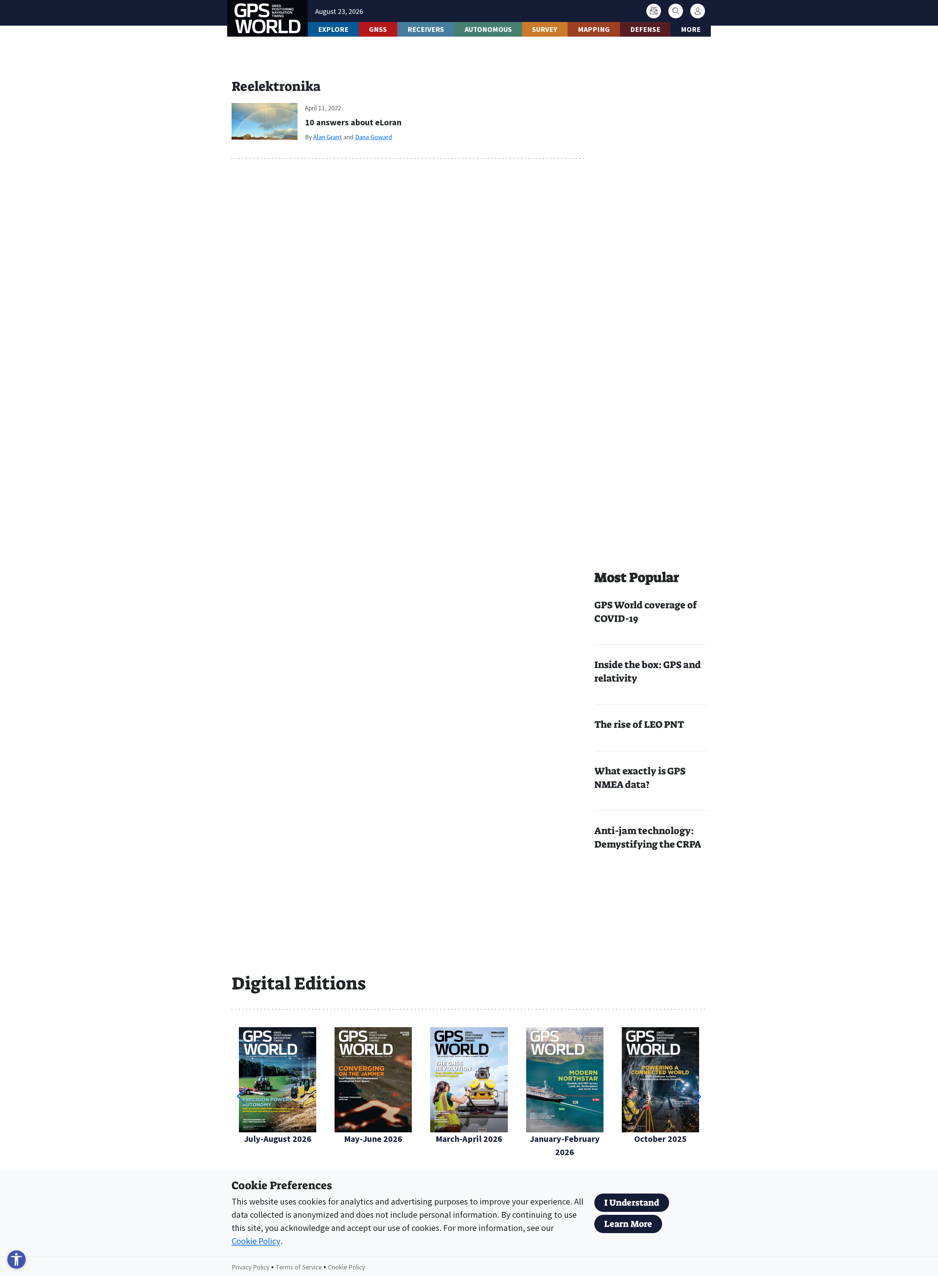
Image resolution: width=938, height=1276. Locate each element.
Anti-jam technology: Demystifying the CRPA (647, 838)
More (691, 29)
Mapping (594, 29)
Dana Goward (373, 137)
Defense (645, 29)
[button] (697, 1096)
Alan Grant (327, 137)
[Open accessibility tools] (16, 1259)
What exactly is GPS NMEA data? (640, 778)
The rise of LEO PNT (639, 724)
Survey (544, 29)
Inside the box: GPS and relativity (647, 672)
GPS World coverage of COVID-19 (645, 612)
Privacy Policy (250, 1267)
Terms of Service (299, 1267)
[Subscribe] (653, 11)
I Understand (631, 1203)
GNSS (378, 29)
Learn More (628, 1224)
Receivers (425, 29)
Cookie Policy (256, 1241)
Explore (333, 29)
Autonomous (488, 29)
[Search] (675, 11)
